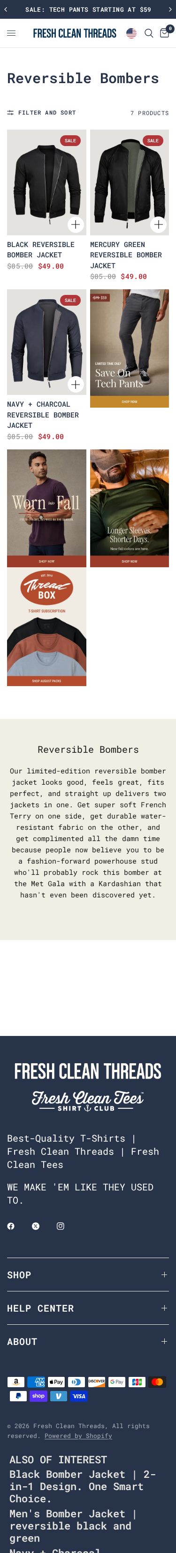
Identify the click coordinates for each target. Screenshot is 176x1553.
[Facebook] (17, 1226)
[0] (163, 33)
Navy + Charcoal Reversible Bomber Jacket (43, 414)
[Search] (149, 33)
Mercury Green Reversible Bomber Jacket (126, 255)
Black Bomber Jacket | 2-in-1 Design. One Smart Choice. (82, 1486)
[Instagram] (67, 1226)
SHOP (19, 1274)
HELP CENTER (40, 1308)
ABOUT (22, 1341)
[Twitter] (42, 1226)
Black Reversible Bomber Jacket (41, 250)
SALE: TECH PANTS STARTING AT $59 (88, 9)
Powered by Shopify (78, 1435)
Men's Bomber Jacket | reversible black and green (73, 1526)
